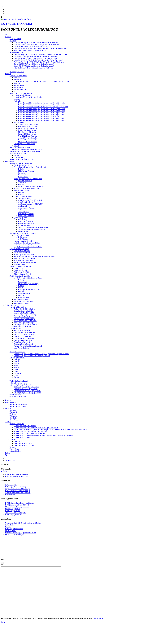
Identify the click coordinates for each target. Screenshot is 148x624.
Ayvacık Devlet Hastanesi (23, 340)
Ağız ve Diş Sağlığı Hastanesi (24, 334)
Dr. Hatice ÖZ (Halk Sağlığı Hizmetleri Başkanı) (30, 46)
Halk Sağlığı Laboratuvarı (14, 529)
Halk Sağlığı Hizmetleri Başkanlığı (21, 163)
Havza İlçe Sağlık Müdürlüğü (24, 317)
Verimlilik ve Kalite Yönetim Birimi (26, 245)
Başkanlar (13, 41)
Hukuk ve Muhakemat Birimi (20, 148)
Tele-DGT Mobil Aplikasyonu (15, 513)
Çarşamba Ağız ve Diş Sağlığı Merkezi (27, 391)
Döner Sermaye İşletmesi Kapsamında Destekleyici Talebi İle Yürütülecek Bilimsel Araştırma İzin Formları (50, 430)
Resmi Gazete (14, 420)
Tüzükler (13, 414)
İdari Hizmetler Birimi (21, 299)
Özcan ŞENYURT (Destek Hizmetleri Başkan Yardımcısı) (34, 66)
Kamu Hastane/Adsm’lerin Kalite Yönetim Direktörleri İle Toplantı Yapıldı (43, 81)
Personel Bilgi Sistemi (12, 509)
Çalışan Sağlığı (23, 231)
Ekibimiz (17, 78)
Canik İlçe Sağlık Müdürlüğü (24, 313)
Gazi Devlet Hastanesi (21, 348)
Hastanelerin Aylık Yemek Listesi (16, 476)
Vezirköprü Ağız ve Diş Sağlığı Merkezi (27, 393)
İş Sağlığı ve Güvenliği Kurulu (28, 290)
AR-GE (8, 422)
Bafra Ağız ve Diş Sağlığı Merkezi (25, 389)
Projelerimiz (18, 441)
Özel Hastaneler (15, 395)
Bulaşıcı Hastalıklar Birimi (23, 196)
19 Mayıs (17, 360)
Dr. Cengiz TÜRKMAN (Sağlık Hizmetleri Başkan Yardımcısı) (35, 56)
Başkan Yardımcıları (16, 52)
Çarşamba (17, 373)
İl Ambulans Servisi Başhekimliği (21, 326)
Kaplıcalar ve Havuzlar (26, 221)
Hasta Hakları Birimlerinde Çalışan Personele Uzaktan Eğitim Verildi (41, 103)
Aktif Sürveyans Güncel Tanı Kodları (31, 200)
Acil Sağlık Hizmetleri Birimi (24, 260)
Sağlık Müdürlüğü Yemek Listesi (16, 474)
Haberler (21, 169)
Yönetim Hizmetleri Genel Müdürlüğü (18, 493)
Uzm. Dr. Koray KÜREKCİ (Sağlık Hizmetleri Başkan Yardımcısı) (37, 58)
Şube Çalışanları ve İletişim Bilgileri (30, 186)
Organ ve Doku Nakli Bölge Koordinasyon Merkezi (23, 523)
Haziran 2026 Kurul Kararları (28, 126)
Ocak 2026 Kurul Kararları (27, 136)
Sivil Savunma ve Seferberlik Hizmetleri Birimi (26, 149)
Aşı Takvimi (22, 206)
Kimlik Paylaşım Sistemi (13, 515)
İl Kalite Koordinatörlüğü (18, 76)
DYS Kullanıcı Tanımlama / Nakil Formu (19, 503)
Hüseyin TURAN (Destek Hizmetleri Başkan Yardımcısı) (33, 68)
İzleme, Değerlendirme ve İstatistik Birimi (28, 179)
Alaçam (16, 361)
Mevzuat (17, 99)
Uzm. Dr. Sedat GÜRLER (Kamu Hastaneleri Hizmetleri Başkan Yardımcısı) (40, 54)
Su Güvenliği (22, 219)
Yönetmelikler (14, 412)
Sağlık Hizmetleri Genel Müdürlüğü (17, 489)
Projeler (12, 439)
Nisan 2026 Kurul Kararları (27, 130)
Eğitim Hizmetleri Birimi (22, 274)
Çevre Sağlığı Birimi (21, 218)
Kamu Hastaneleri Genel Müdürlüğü (17, 491)
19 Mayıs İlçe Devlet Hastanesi (24, 332)
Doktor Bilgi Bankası (12, 511)
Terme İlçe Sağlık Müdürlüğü (24, 323)
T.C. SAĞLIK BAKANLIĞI (16, 23)
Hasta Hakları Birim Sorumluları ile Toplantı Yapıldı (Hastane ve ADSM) (43, 107)
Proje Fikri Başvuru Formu (23, 443)
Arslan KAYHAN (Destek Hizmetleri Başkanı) (30, 50)
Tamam (3, 622)
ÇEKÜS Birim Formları (26, 175)
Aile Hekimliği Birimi (21, 165)
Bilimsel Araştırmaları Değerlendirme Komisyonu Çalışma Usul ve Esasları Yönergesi (43, 435)
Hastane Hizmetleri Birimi (23, 241)
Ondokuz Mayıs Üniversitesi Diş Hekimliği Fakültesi (32, 356)
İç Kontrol (8, 400)
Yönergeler (13, 416)
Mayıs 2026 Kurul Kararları (27, 128)
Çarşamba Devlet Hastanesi (23, 344)
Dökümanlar (22, 237)
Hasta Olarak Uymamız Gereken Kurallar (28, 97)
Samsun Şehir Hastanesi (22, 330)
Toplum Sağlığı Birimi (21, 190)
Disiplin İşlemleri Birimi (22, 272)
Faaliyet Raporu (15, 449)
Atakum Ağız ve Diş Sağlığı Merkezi (26, 387)
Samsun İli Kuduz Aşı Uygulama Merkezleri (20, 533)
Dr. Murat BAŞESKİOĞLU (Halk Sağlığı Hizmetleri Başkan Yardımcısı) (39, 62)
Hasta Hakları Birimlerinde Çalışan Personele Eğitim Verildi (38, 116)
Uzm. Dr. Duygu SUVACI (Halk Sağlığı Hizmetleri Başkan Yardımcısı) (38, 60)
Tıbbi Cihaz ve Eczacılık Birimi (25, 258)
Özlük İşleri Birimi (20, 270)
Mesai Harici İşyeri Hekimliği (28, 284)
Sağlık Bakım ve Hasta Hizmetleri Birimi (28, 247)
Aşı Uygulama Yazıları (26, 208)
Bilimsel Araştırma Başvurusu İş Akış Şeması (29, 433)
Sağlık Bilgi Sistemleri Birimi (24, 301)
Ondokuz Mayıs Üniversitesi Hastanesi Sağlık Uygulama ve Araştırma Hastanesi (41, 354)
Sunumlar (21, 173)
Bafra (16, 369)
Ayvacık (17, 367)
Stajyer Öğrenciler (24, 293)
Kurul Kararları (19, 122)
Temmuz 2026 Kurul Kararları (28, 124)
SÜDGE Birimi (10, 531)
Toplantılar (17, 79)
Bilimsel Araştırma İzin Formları (25, 426)
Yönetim (8, 37)
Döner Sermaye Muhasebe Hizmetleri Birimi (25, 151)
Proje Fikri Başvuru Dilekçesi (24, 445)
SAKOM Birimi (19, 264)
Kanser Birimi (23, 177)
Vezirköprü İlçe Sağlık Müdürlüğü (25, 325)
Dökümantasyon (23, 297)
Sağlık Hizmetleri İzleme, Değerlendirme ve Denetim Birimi (34, 256)
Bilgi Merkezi (18, 157)
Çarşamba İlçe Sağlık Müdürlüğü (25, 315)
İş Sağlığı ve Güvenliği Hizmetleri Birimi (28, 278)
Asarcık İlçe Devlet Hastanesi (24, 338)
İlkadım (16, 377)
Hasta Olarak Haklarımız (22, 95)
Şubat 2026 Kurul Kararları (27, 134)
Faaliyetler (17, 101)
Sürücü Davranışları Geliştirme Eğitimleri (32, 229)
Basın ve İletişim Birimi (18, 153)
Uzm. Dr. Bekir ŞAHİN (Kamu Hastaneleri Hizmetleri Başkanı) (36, 43)
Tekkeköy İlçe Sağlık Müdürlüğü (25, 321)
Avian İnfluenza (23, 212)
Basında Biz (18, 155)
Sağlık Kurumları (11, 305)
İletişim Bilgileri (15, 451)
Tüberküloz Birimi (24, 198)
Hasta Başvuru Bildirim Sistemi (24, 144)
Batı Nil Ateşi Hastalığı (26, 214)
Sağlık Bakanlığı (11, 485)
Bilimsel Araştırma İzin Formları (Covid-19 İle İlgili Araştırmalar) (36, 428)
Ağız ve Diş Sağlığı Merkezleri (20, 385)
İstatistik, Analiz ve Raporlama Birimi (27, 243)
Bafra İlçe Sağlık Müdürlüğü (23, 311)
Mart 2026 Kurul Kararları (27, 132)
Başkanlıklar (9, 161)
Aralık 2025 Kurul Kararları (27, 138)
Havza (16, 375)
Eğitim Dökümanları (25, 181)
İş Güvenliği (22, 282)
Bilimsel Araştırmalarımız (22, 437)
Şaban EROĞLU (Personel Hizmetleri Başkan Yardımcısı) (34, 64)
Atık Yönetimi (23, 239)
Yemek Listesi (10, 460)
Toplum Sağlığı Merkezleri (19, 381)
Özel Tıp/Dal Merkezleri (18, 396)
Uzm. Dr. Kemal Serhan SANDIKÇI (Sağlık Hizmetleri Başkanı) (36, 44)
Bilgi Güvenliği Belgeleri (18, 404)
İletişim (16, 91)
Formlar (21, 184)
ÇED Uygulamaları (25, 225)
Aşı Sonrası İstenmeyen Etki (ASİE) (30, 204)
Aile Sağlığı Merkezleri (17, 358)
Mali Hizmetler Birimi (21, 303)
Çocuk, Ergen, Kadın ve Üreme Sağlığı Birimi (30, 167)
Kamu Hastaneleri (16, 328)
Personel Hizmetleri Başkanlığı (20, 266)
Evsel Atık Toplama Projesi (14, 535)
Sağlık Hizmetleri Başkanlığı (19, 249)
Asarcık (16, 363)
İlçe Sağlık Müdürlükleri (18, 307)
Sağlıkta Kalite (19, 85)
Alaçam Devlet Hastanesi (22, 336)
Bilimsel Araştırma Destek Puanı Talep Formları (30, 431)
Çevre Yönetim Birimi (21, 235)
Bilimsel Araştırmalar (17, 424)
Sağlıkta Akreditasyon (21, 89)
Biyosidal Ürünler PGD (26, 223)
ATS (19, 210)
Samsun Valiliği (10, 495)
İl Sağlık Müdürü (15, 39)
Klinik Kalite (18, 87)
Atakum (16, 365)
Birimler (8, 74)
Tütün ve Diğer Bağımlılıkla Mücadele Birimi (33, 227)
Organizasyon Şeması (17, 72)
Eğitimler (17, 83)
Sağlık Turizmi (10, 525)
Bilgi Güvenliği (10, 402)
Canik (16, 371)
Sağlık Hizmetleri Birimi (22, 253)
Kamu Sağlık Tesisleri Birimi (24, 254)
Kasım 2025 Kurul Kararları (27, 140)
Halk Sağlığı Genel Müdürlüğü (15, 487)
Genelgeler (13, 418)
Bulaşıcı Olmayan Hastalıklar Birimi (26, 188)
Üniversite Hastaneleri (17, 352)
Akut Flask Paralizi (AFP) (27, 202)
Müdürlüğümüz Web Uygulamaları (17, 507)
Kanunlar (13, 410)
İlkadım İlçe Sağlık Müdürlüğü (24, 319)
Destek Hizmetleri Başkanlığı (20, 276)
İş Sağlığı (21, 280)
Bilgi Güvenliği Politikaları (19, 406)
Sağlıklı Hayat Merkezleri (18, 383)
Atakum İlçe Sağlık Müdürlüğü (24, 309)
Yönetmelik (22, 183)
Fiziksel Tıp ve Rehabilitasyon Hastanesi (28, 346)
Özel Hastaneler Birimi (22, 251)
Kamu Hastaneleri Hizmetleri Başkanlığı (23, 233)
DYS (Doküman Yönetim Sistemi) (17, 505)
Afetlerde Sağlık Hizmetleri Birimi (25, 262)
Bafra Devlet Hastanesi (22, 342)
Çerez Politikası (98, 618)
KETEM (8, 527)
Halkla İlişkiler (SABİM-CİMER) (21, 159)
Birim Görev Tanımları (26, 216)
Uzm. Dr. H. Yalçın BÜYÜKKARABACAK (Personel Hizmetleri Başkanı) (40, 48)
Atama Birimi (18, 268)
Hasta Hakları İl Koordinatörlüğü (21, 93)
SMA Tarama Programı (26, 171)
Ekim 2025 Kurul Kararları (27, 142)
